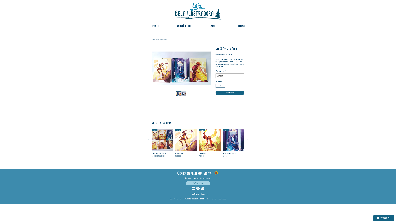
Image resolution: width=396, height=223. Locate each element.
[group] (198, 143)
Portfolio (195, 194)
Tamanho (221, 71)
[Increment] (223, 86)
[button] (198, 183)
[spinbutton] (220, 86)
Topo (203, 194)
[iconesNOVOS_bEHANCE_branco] (193, 188)
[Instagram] (202, 188)
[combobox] (230, 76)
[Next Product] (247, 140)
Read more (219, 66)
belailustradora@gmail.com (198, 178)
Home (154, 39)
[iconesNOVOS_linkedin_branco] (198, 188)
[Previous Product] (148, 140)
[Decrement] (217, 86)
